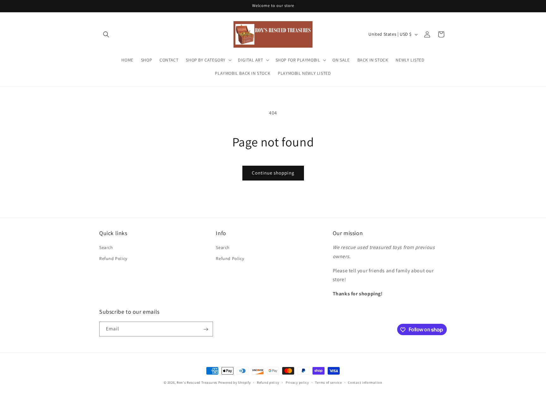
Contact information (365, 382)
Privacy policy (297, 382)
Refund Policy (113, 258)
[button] (106, 34)
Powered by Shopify (234, 382)
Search (106, 247)
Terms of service (328, 382)
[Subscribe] (206, 329)
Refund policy (268, 382)
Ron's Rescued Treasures (197, 382)
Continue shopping (273, 173)
